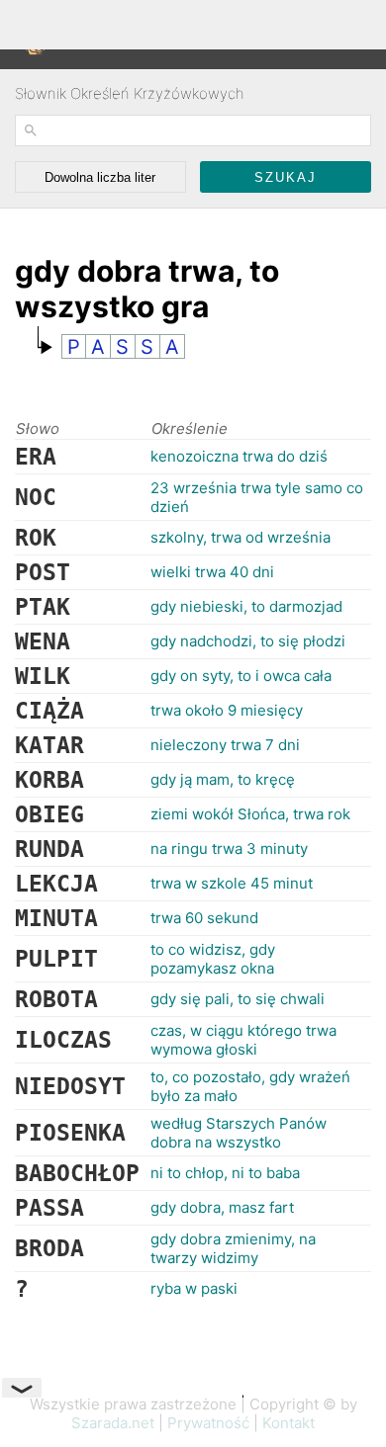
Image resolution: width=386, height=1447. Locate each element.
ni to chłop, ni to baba (225, 1172)
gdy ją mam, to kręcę (222, 779)
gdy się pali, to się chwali (237, 998)
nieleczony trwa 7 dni (225, 744)
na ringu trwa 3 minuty (229, 848)
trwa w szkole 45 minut (231, 883)
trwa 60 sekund (204, 917)
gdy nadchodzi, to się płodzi (247, 641)
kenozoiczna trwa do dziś (239, 456)
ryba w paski (194, 1288)
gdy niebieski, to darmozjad (246, 606)
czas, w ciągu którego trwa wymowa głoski (243, 1040)
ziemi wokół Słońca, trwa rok (250, 814)
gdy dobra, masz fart (222, 1207)
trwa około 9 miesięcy (226, 710)
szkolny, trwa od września (240, 537)
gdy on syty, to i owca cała (241, 675)
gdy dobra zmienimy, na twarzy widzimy (233, 1248)
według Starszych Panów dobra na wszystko (238, 1132)
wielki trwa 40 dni (212, 571)
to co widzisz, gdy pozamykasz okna (212, 959)
